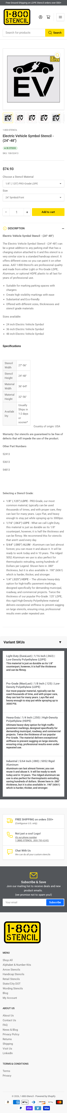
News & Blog (10, 1029)
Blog (5, 993)
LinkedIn (8, 1053)
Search (57, 32)
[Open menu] (60, 17)
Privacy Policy (11, 1034)
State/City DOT (12, 983)
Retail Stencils (11, 979)
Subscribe (55, 902)
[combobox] (33, 33)
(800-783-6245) (32, 840)
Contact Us (9, 1020)
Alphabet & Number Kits (17, 964)
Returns (7, 1039)
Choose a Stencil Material (18, 176)
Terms (6, 1071)
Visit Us (7, 1048)
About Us (8, 1015)
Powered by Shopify (45, 1096)
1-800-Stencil (10, 130)
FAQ (5, 1025)
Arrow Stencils (11, 969)
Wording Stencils (13, 988)
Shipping (8, 1043)
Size (5, 190)
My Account (10, 998)
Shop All (8, 960)
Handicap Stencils (13, 974)
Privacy (7, 1075)
